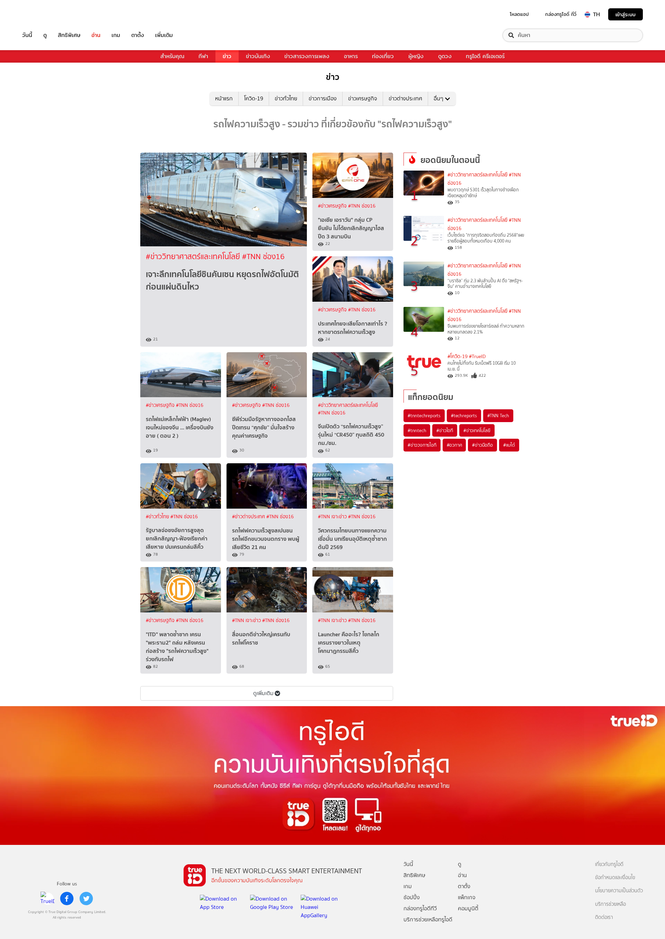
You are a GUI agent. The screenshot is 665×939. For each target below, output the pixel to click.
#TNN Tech (498, 415)
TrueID (43, 14)
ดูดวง (445, 56)
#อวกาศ (454, 444)
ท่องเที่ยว (383, 56)
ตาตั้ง (137, 35)
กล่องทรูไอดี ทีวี (560, 14)
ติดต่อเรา (604, 917)
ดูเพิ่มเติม (263, 693)
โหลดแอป (519, 14)
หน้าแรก (224, 98)
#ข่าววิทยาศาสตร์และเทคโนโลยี (194, 256)
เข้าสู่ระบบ (625, 14)
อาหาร (351, 56)
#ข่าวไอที (444, 430)
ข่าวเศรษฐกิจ (362, 98)
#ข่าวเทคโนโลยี (476, 430)
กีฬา (203, 56)
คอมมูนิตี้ (468, 908)
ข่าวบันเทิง (258, 56)
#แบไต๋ (509, 444)
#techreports (464, 415)
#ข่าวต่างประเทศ (249, 516)
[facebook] (67, 898)
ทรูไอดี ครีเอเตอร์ (485, 56)
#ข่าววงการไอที (422, 444)
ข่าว (227, 56)
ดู (45, 35)
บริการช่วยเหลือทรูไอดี (428, 919)
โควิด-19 (253, 98)
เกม (116, 35)
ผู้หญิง (416, 56)
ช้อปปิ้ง (412, 897)
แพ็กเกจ (467, 897)
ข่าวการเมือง (323, 98)
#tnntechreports (424, 415)
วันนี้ (27, 35)
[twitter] (86, 898)
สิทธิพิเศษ (69, 35)
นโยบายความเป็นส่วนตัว (619, 890)
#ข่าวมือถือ (482, 444)
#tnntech (417, 430)
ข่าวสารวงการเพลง (306, 56)
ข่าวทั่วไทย (286, 98)
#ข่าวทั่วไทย (158, 516)
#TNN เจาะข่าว (333, 516)
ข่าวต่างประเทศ (405, 98)
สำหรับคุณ (172, 56)
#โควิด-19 (457, 356)
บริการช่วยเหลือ (610, 904)
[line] (47, 898)
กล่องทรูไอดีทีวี (420, 908)
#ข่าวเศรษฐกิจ (333, 206)
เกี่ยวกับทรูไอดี (609, 864)
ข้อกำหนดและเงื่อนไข (615, 877)
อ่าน (95, 35)
